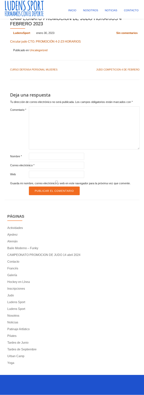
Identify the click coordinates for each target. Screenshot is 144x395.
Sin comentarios (127, 32)
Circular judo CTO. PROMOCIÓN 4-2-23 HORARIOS (45, 41)
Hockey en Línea (18, 281)
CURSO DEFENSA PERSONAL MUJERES (34, 69)
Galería (12, 275)
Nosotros (90, 10)
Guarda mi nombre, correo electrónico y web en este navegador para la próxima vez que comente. (70, 183)
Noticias (111, 10)
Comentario (18, 109)
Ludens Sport (16, 302)
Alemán (12, 241)
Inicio (72, 10)
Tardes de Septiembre (22, 349)
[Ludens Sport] (24, 9)
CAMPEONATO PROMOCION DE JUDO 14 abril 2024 (43, 254)
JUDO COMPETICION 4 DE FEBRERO (118, 69)
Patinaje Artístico (18, 329)
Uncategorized (38, 50)
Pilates (11, 335)
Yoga (10, 362)
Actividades (15, 227)
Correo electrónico (22, 165)
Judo (10, 295)
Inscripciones (16, 288)
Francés (12, 268)
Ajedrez (12, 234)
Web (13, 174)
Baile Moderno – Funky (22, 248)
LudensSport (21, 32)
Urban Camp (15, 356)
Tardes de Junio (17, 342)
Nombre (16, 156)
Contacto (131, 10)
